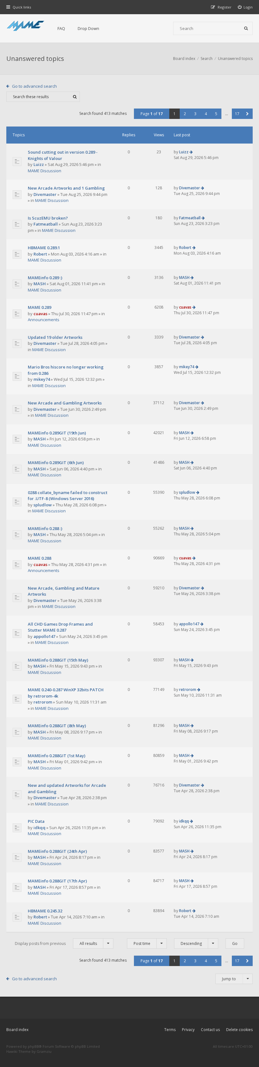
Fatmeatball (45, 224)
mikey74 (41, 379)
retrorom (42, 702)
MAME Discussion (44, 171)
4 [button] (206, 113)
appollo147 (44, 636)
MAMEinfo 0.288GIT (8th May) (57, 725)
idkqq (39, 827)
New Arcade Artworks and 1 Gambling (66, 188)
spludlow (42, 505)
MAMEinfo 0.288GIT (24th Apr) (57, 851)
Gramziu (44, 1051)
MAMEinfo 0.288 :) (45, 528)
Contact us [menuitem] (210, 1029)
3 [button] (195, 113)
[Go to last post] (191, 152)
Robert (40, 254)
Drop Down (88, 28)
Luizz (38, 164)
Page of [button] (152, 113)
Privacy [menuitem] (188, 1029)
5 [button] (216, 113)
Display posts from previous (56, 943)
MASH (39, 283)
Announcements (43, 319)
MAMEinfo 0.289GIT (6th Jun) (56, 462)
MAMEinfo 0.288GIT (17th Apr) (57, 881)
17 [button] (237, 113)
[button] (247, 114)
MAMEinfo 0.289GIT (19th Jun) (57, 433)
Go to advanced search (34, 86)
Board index (17, 1029)
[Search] (246, 28)
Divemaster (45, 194)
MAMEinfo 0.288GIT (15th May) (58, 660)
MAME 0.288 (39, 558)
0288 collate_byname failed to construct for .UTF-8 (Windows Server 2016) (67, 496)
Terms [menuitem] (170, 1029)
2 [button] (185, 113)
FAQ (61, 28)
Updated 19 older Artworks (55, 337)
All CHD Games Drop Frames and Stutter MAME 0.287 (60, 627)
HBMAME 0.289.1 (44, 248)
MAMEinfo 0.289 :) (45, 277)
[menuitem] (245, 7)
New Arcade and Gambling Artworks (65, 403)
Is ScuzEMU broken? (48, 218)
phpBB (33, 1046)
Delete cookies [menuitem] (239, 1029)
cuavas (40, 313)
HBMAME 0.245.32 (45, 911)
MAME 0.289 (39, 307)
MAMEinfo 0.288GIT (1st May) (56, 755)
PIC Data (36, 821)
